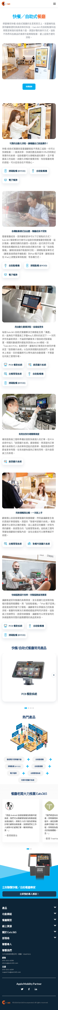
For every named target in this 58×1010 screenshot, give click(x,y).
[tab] (25, 708)
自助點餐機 (39, 759)
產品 (4, 907)
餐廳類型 (7, 920)
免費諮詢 (29, 87)
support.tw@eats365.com (11, 972)
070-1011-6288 (8, 960)
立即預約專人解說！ (29, 894)
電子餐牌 (13, 773)
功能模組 (7, 914)
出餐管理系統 (35, 773)
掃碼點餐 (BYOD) (14, 766)
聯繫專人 (7, 944)
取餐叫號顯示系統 (27, 780)
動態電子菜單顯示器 (14, 759)
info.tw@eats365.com (10, 963)
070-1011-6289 (8, 969)
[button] (4, 675)
